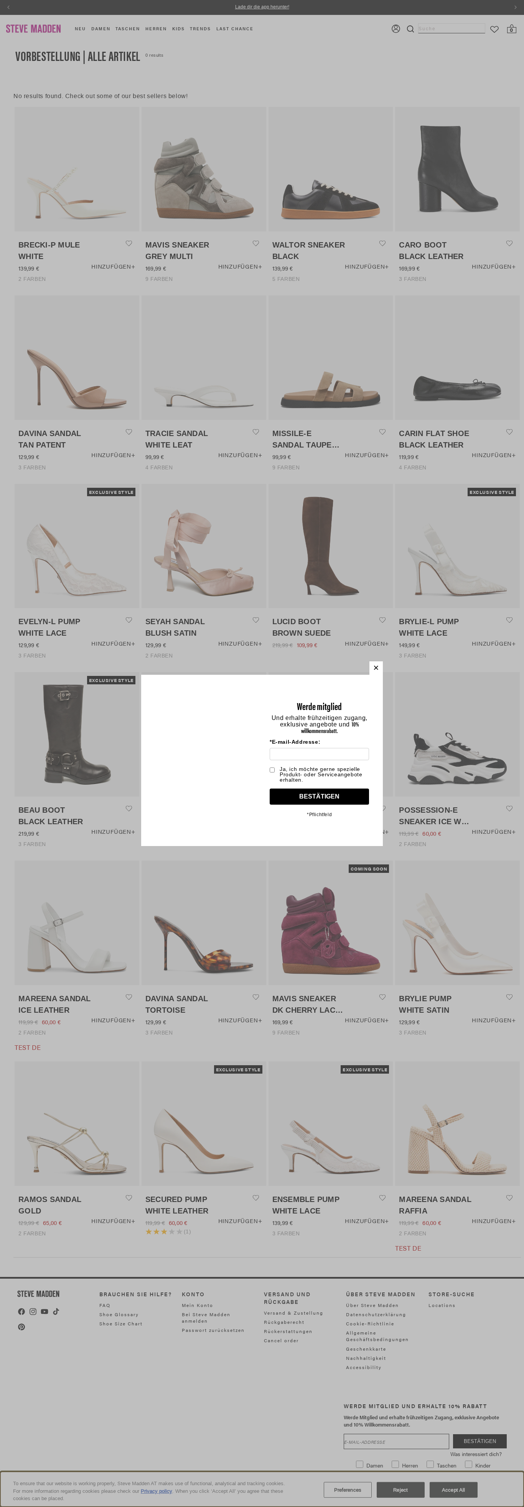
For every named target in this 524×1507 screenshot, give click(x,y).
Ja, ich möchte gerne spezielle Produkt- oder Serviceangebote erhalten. (321, 774)
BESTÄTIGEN (319, 796)
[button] (376, 668)
